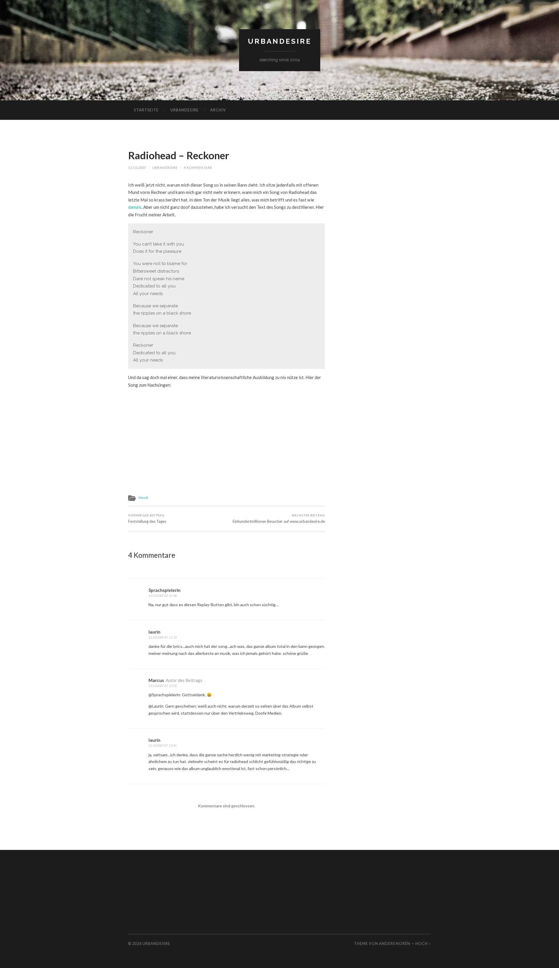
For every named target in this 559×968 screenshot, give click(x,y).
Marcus (156, 680)
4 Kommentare (198, 167)
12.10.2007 (137, 167)
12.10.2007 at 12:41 (162, 745)
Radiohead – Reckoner (178, 155)
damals (134, 207)
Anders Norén (394, 943)
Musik (143, 497)
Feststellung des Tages (147, 518)
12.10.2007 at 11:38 (162, 595)
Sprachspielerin (164, 590)
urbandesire (280, 41)
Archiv (218, 110)
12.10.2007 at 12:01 (162, 686)
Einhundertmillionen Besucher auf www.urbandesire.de (279, 518)
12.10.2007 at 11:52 (162, 637)
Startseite (146, 110)
